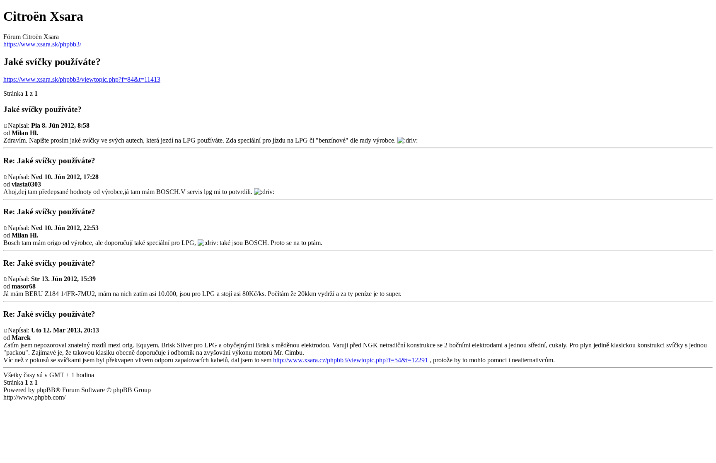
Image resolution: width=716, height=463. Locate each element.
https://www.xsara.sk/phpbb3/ (42, 44)
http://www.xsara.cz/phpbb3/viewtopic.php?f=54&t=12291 (350, 360)
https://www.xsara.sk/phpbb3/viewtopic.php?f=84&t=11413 (81, 79)
